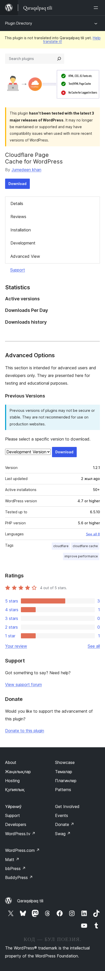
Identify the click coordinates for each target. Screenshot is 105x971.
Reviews (18, 216)
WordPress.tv (20, 833)
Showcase (65, 762)
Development (22, 243)
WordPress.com (22, 850)
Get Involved (67, 806)
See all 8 (93, 534)
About (10, 762)
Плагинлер (65, 780)
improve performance (81, 556)
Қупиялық (14, 789)
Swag (63, 833)
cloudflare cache (85, 546)
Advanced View (25, 256)
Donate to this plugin (24, 730)
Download (17, 183)
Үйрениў (13, 806)
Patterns (63, 789)
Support (17, 269)
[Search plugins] (59, 59)
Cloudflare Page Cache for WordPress (34, 158)
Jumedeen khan (26, 169)
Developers (15, 824)
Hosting (12, 780)
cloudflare (61, 546)
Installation (20, 229)
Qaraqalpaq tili (30, 900)
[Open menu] (97, 7)
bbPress (15, 868)
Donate (64, 824)
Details (16, 203)
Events (61, 815)
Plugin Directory (18, 23)
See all (94, 646)
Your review (16, 646)
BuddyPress (19, 877)
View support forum (23, 684)
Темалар (63, 771)
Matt (12, 859)
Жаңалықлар (18, 771)
